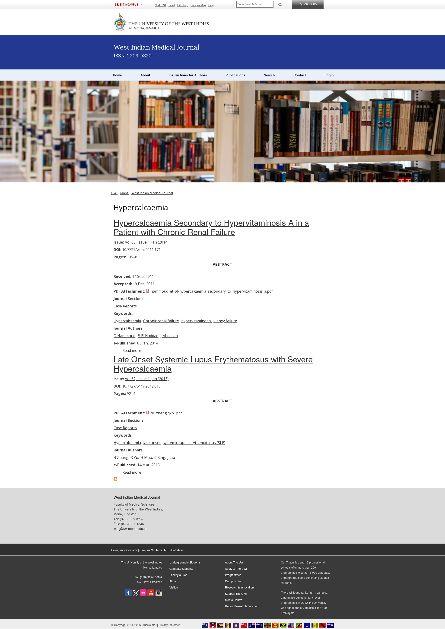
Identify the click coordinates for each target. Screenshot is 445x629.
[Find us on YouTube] (150, 595)
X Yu (134, 457)
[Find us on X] (136, 595)
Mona (124, 193)
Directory (182, 5)
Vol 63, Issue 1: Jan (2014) (146, 242)
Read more (131, 350)
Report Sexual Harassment (242, 606)
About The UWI (234, 562)
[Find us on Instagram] (158, 595)
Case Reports (125, 306)
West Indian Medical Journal (152, 193)
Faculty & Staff (178, 575)
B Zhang (121, 457)
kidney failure (225, 320)
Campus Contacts (151, 550)
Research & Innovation (239, 587)
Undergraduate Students (184, 562)
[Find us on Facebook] (128, 595)
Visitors (174, 587)
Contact (299, 75)
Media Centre (233, 600)
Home (117, 75)
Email (171, 5)
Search (269, 75)
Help (210, 5)
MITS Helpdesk (173, 550)
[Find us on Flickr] (143, 595)
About (145, 75)
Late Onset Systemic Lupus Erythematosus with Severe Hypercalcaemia (213, 363)
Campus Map (198, 5)
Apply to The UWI (236, 568)
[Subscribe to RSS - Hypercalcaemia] (115, 479)
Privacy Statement (170, 625)
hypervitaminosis (196, 320)
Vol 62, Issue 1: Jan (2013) (146, 378)
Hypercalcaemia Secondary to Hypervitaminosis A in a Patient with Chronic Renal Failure (211, 226)
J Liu (171, 457)
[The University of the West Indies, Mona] (174, 22)
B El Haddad (148, 335)
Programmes (233, 575)
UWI (114, 193)
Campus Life (233, 581)
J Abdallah (169, 335)
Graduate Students (181, 568)
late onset (152, 442)
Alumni (173, 581)
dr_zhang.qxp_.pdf (166, 413)
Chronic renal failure (161, 320)
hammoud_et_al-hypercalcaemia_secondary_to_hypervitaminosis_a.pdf (212, 291)
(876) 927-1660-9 (151, 577)
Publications (235, 75)
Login (329, 75)
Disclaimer (149, 625)
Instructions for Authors (188, 75)
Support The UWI (236, 593)
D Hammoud (124, 335)
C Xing (159, 457)
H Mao (146, 457)
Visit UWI (160, 5)
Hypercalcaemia (127, 320)
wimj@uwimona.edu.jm (130, 528)
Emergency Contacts (124, 550)
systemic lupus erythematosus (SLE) (194, 442)
